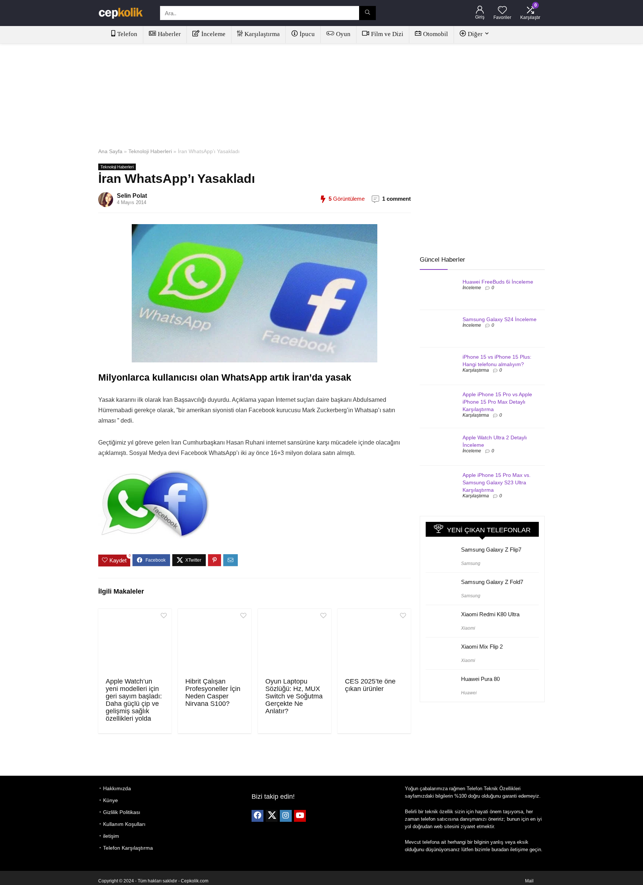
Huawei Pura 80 (480, 679)
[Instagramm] (286, 816)
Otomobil (435, 34)
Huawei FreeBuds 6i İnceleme (498, 282)
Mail (529, 881)
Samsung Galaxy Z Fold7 (492, 582)
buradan (500, 849)
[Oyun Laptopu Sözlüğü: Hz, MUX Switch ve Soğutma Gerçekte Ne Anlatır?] (294, 642)
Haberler (169, 34)
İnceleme (213, 34)
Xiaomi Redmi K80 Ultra (490, 614)
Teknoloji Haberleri (150, 151)
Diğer (475, 34)
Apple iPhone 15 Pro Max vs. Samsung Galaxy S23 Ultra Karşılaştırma (497, 482)
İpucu (307, 34)
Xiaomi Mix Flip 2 (482, 646)
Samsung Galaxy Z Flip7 (491, 549)
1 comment (396, 199)
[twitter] (272, 816)
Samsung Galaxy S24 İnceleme (500, 319)
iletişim (111, 836)
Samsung (470, 563)
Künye (110, 800)
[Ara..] (367, 13)
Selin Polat (132, 196)
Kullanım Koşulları (124, 824)
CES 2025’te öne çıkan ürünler (370, 685)
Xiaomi (468, 628)
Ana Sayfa (110, 151)
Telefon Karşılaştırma (128, 848)
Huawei (469, 692)
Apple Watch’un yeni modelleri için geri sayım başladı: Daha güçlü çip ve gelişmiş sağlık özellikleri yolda (134, 700)
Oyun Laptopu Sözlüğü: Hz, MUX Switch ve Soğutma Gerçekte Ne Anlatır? (294, 696)
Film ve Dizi (387, 34)
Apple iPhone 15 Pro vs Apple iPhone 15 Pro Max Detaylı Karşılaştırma (497, 401)
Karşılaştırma (262, 34)
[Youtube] (300, 816)
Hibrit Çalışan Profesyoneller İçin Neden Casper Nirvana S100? (212, 692)
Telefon (127, 34)
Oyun (343, 34)
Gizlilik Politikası (121, 812)
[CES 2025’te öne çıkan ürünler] (374, 642)
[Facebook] (257, 816)
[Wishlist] (502, 11)
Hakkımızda (117, 788)
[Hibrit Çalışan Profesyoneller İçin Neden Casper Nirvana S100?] (214, 642)
